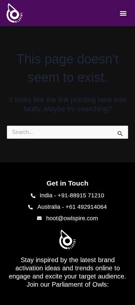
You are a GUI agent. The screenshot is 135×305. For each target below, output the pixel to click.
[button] (123, 13)
